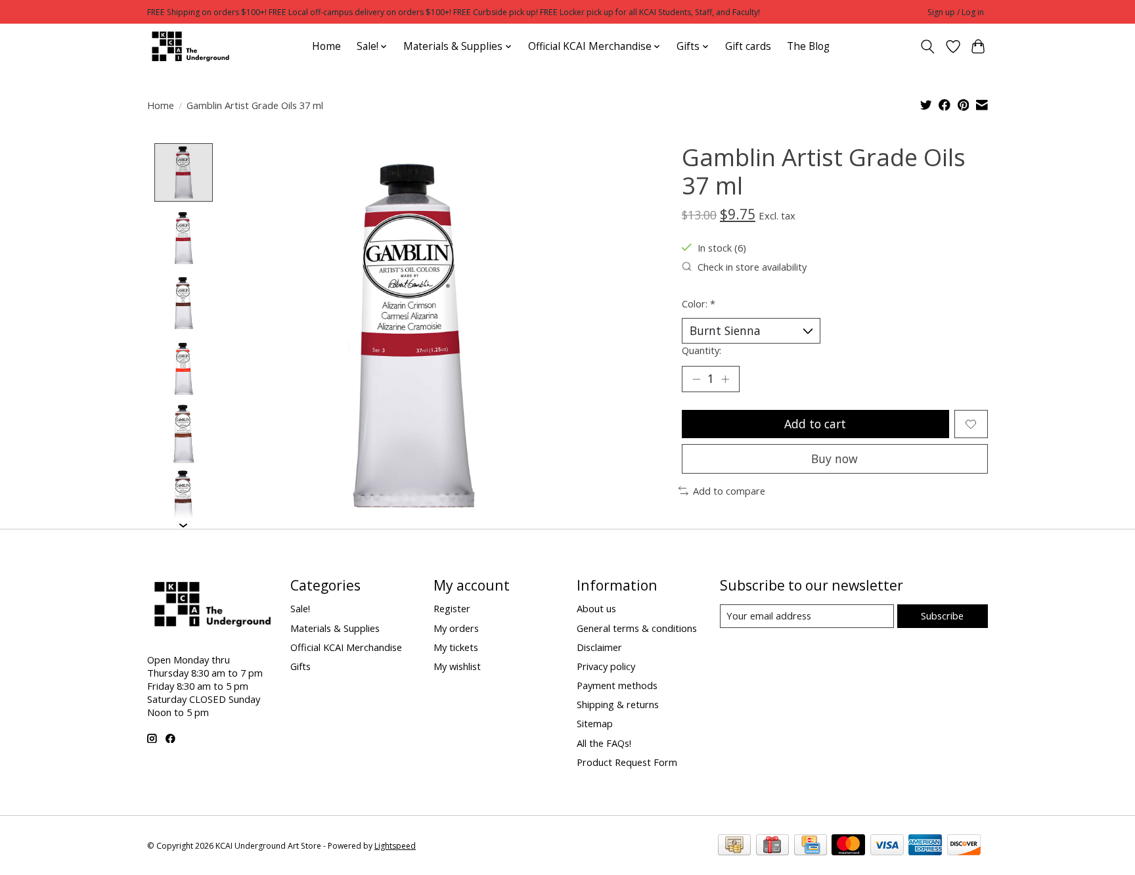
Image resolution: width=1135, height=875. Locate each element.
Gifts (300, 666)
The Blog (808, 46)
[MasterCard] (848, 846)
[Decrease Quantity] (696, 379)
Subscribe (942, 615)
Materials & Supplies (335, 628)
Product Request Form (627, 762)
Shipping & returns (618, 704)
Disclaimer (599, 647)
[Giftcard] (772, 846)
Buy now (834, 458)
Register (452, 608)
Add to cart (815, 424)
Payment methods (617, 685)
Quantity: (701, 350)
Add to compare (729, 490)
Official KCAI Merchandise (346, 647)
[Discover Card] (964, 846)
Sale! (300, 608)
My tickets (456, 647)
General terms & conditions (637, 628)
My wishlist (457, 666)
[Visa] (887, 846)
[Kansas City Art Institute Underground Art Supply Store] (188, 46)
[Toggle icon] (927, 46)
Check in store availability (752, 266)
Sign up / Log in (955, 12)
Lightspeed (395, 845)
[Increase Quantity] (725, 379)
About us (596, 608)
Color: (698, 303)
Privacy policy (606, 666)
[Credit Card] (810, 846)
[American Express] (925, 846)
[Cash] (734, 846)
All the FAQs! (604, 743)
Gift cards (748, 46)
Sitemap (595, 723)
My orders (456, 628)
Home (326, 46)
